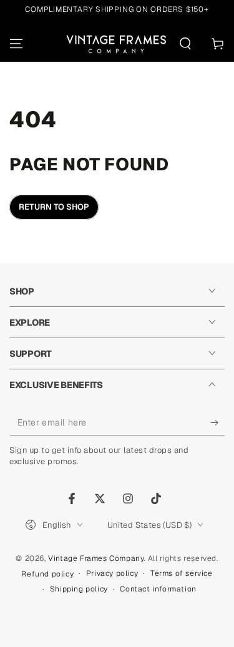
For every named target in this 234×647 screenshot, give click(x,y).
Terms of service (181, 573)
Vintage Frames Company (96, 558)
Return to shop (54, 207)
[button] (185, 43)
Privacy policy (112, 573)
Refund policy (47, 574)
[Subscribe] (217, 423)
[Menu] (16, 43)
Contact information (158, 589)
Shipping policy (79, 589)
